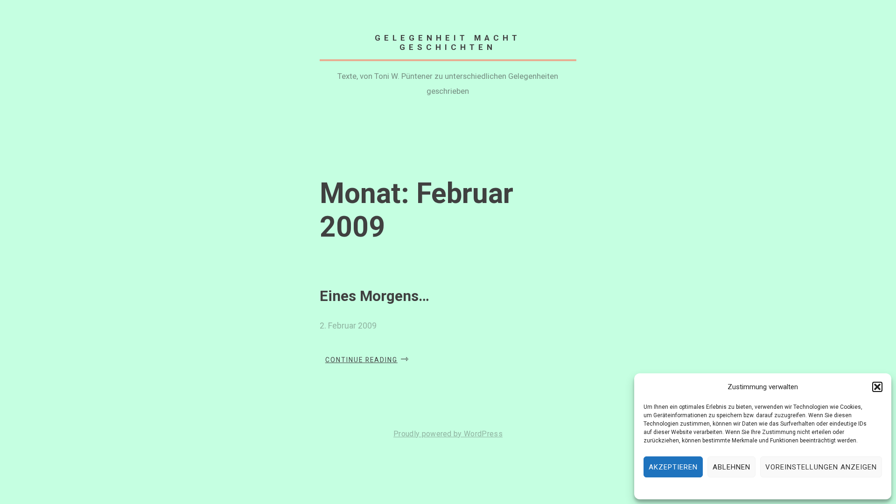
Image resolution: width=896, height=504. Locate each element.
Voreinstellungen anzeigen (821, 467)
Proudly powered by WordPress (448, 433)
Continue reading (367, 360)
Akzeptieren (673, 467)
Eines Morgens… (374, 296)
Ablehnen (731, 467)
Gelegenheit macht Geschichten (448, 42)
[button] (877, 387)
